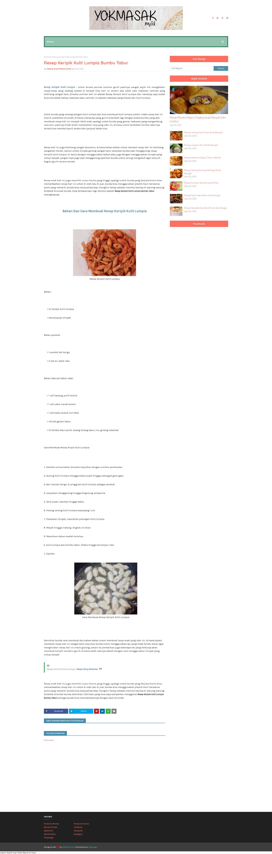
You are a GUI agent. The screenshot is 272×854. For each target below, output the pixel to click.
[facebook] (212, 18)
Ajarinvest (48, 830)
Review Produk (50, 827)
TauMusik (78, 827)
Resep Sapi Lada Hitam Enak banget (202, 195)
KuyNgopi (78, 834)
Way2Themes (68, 847)
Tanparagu (49, 837)
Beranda (47, 57)
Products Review (51, 824)
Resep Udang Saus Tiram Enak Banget (203, 132)
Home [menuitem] (50, 41)
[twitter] (217, 18)
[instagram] (222, 18)
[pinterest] (227, 18)
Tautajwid (78, 830)
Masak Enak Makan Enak (59, 69)
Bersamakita (50, 834)
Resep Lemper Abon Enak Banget (201, 145)
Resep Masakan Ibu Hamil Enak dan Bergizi (205, 208)
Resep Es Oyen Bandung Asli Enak (201, 182)
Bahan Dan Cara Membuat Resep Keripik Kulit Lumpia (104, 211)
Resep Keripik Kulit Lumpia (59, 87)
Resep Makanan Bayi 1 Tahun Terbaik (202, 157)
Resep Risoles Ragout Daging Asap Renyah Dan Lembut (197, 119)
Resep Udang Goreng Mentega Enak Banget (202, 172)
